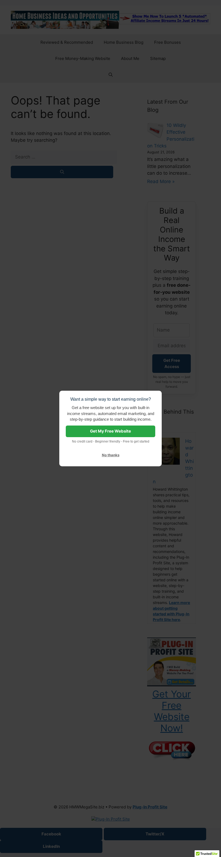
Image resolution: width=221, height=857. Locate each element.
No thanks (110, 455)
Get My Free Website (110, 431)
